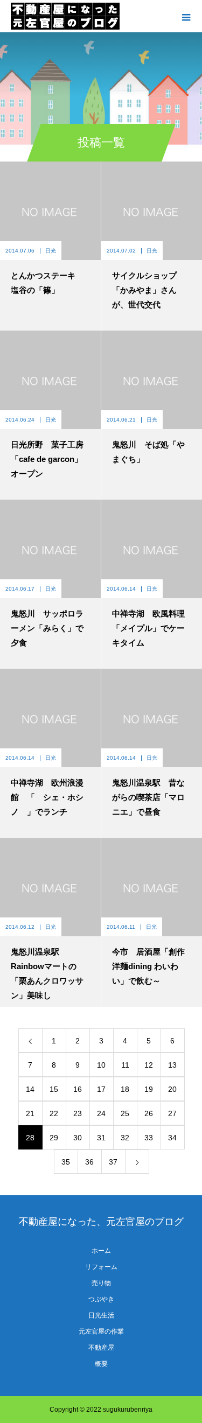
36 (89, 1162)
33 (148, 1137)
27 (172, 1113)
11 (125, 1065)
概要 (101, 1364)
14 (30, 1089)
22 (54, 1113)
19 (148, 1089)
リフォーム (101, 1267)
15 (54, 1089)
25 (125, 1113)
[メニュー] (186, 16)
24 (101, 1113)
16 (77, 1089)
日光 (50, 251)
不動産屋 (101, 1347)
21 (30, 1113)
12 (148, 1065)
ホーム (101, 1250)
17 (101, 1089)
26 (148, 1113)
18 (125, 1089)
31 (101, 1137)
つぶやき (101, 1299)
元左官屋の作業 (101, 1331)
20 (172, 1089)
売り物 (101, 1283)
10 (101, 1065)
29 (54, 1137)
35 (65, 1162)
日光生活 (101, 1315)
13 (172, 1065)
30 (77, 1137)
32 (125, 1137)
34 (172, 1137)
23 (77, 1113)
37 (113, 1162)
